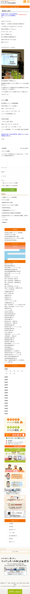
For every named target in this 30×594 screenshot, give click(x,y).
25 (9, 257)
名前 (3, 171)
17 (6, 255)
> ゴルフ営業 (4, 219)
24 (6, 257)
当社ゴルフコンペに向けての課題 (16, 238)
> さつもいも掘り (5, 199)
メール (3, 176)
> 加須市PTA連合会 (5, 207)
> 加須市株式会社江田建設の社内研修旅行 (11, 213)
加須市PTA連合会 (13, 240)
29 (20, 257)
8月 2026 (15, 246)
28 (17, 257)
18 (9, 255)
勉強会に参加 (6, 11)
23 (23, 255)
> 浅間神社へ (4, 222)
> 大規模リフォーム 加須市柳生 (9, 197)
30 (23, 257)
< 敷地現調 (3, 148)
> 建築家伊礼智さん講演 (7, 202)
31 (6, 259)
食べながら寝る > (24, 148)
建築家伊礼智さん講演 (14, 236)
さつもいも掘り (12, 234)
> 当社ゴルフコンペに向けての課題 (9, 205)
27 (14, 257)
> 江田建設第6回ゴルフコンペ (8, 210)
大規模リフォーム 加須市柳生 (16, 232)
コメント (4, 167)
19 (12, 255)
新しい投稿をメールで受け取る (10, 185)
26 (12, 257)
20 (14, 255)
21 (17, 255)
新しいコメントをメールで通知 (10, 183)
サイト (2, 180)
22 (20, 255)
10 (6, 253)
